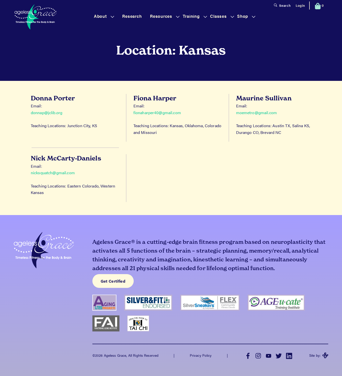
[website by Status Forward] (325, 355)
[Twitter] (279, 355)
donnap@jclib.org (46, 112)
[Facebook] (248, 355)
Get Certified (113, 281)
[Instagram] (258, 355)
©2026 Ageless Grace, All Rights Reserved (125, 355)
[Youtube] (268, 355)
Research (132, 16)
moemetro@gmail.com (256, 112)
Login (300, 5)
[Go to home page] (36, 17)
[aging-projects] (108, 312)
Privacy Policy (201, 355)
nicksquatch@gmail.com (53, 172)
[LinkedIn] (289, 355)
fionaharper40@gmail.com (157, 112)
